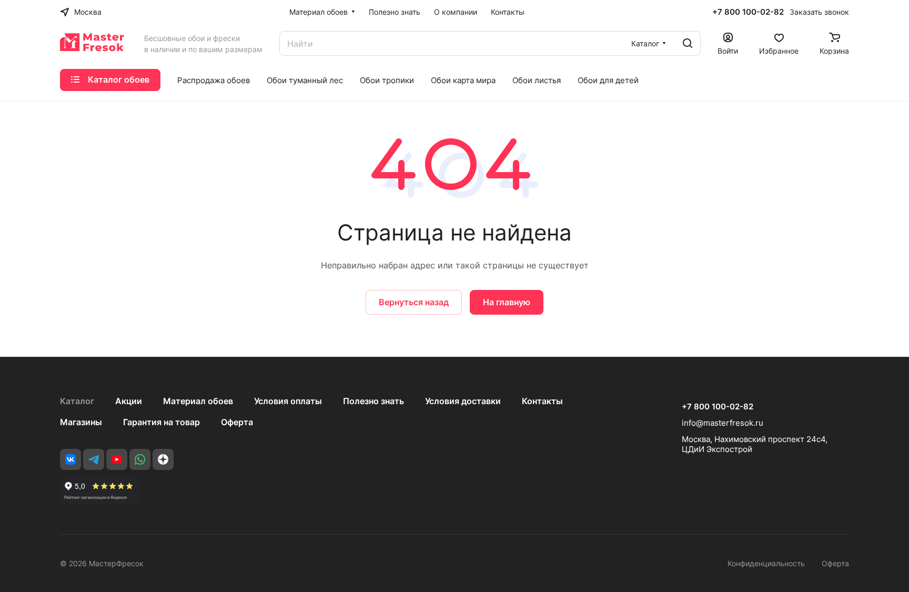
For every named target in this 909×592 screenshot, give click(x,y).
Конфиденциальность (766, 563)
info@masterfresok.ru (722, 423)
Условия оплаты (288, 401)
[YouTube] (116, 459)
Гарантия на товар (161, 422)
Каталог (77, 401)
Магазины (81, 422)
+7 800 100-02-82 (748, 12)
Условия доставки (463, 401)
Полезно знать (373, 401)
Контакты (542, 401)
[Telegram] (93, 459)
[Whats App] (139, 459)
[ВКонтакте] (70, 459)
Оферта (237, 422)
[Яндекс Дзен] (163, 459)
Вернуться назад (414, 302)
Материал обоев (198, 401)
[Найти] (687, 43)
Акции (128, 401)
